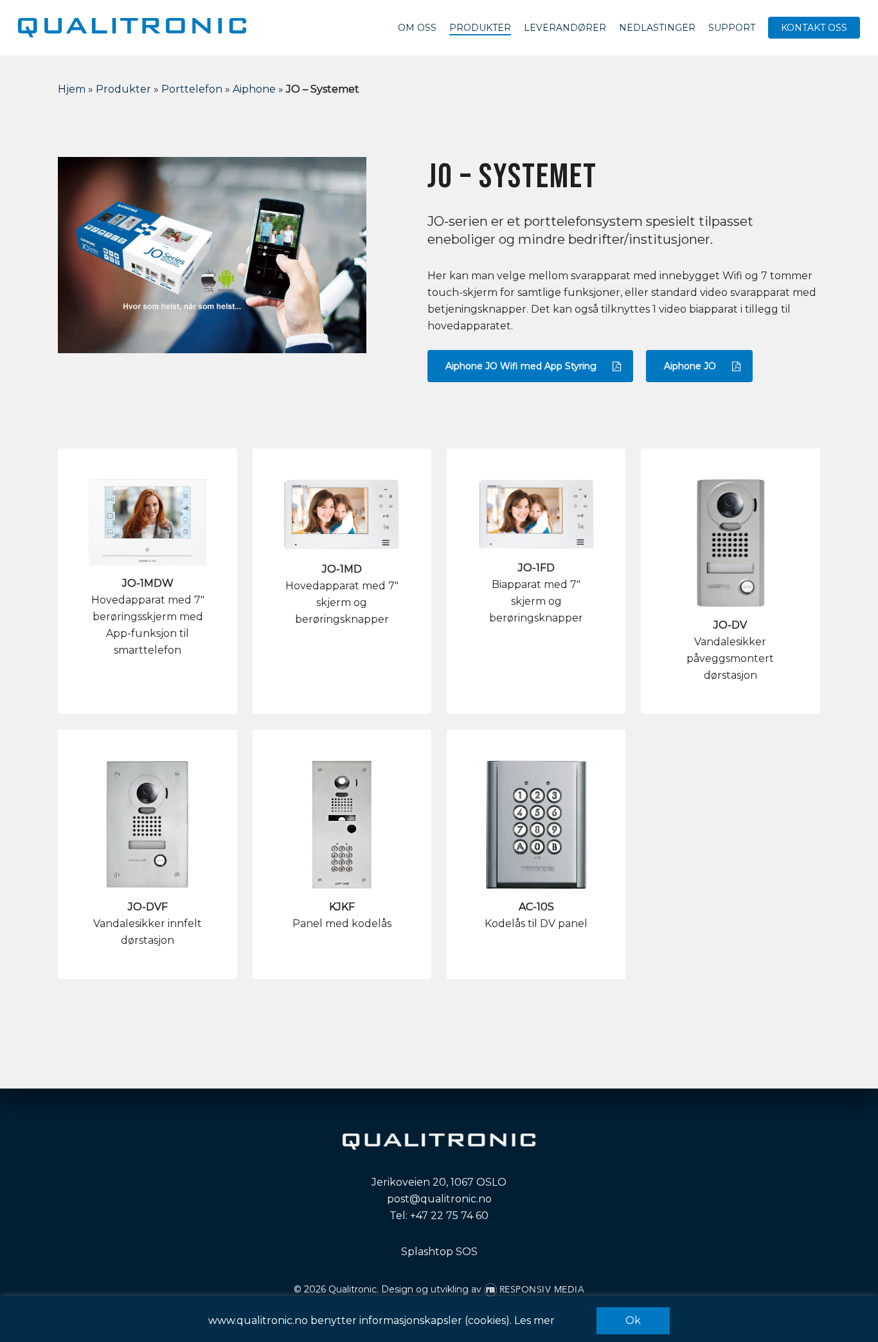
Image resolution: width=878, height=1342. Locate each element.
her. (567, 1320)
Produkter (123, 89)
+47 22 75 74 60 (449, 1215)
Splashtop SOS (439, 1251)
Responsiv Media (542, 1289)
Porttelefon (191, 89)
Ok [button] (633, 1320)
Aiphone (254, 89)
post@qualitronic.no (439, 1199)
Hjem (71, 89)
